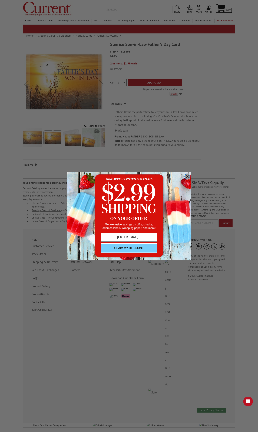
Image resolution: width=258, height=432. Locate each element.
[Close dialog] (187, 176)
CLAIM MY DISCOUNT (129, 248)
